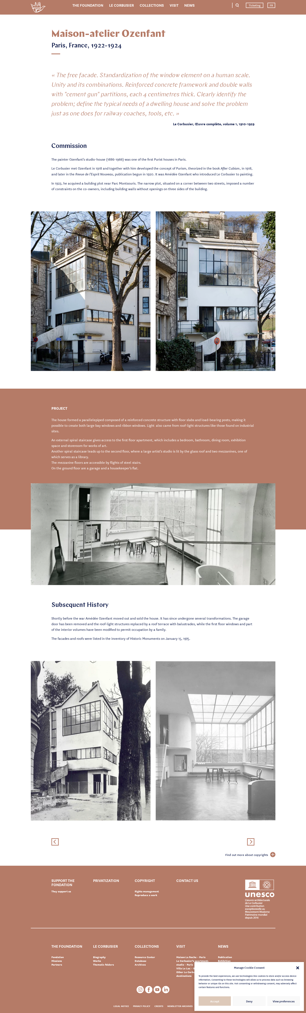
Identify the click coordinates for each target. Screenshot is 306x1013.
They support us (61, 891)
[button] (298, 967)
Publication (225, 957)
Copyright (145, 880)
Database (140, 961)
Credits (158, 1006)
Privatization (106, 880)
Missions (56, 961)
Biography (99, 957)
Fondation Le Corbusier (38, 8)
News (189, 5)
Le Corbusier (121, 5)
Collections (152, 5)
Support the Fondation (63, 882)
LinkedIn (165, 989)
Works (97, 961)
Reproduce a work (146, 895)
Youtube (157, 989)
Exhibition (224, 961)
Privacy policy (141, 1006)
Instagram (140, 989)
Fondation (57, 957)
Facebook (148, 989)
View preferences (284, 1001)
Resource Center (145, 957)
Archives (140, 964)
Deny (249, 1001)
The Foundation (87, 5)
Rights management (147, 891)
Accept (214, 1001)
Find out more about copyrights (246, 855)
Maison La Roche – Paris (190, 957)
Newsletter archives (180, 1006)
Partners (56, 964)
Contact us (187, 880)
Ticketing (254, 5)
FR (271, 5)
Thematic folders (103, 964)
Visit (174, 5)
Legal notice (121, 1006)
